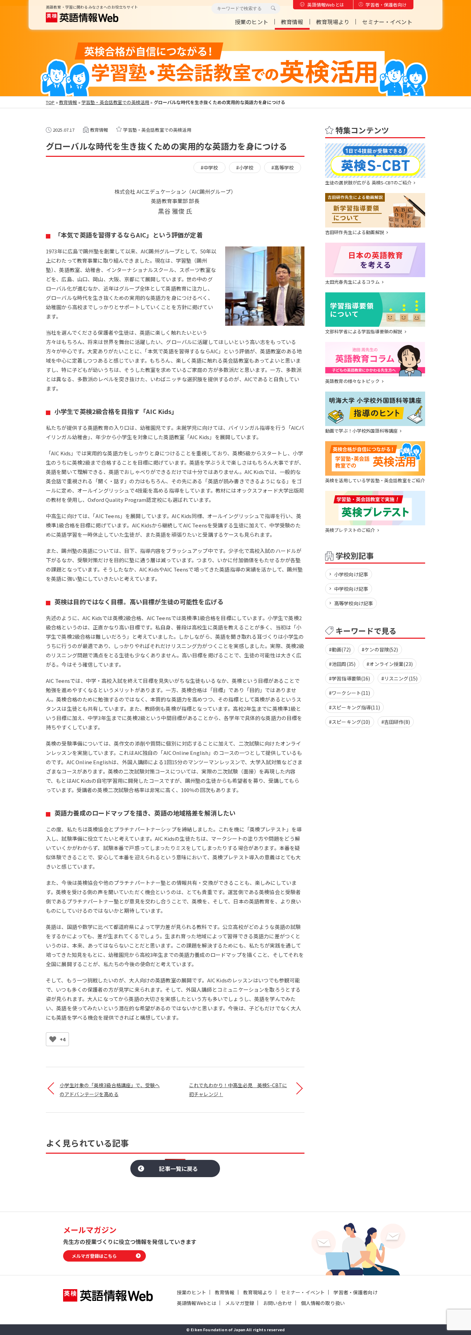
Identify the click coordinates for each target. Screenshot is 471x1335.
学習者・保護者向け (385, 4)
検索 (273, 8)
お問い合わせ (277, 1303)
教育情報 (292, 21)
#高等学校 (282, 167)
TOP (50, 102)
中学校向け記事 (351, 588)
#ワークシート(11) (349, 692)
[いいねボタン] (53, 1039)
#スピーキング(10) (349, 721)
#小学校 (245, 167)
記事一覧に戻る (178, 1168)
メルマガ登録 (239, 1303)
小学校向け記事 (351, 574)
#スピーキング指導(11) (354, 707)
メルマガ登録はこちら (94, 1256)
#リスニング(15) (399, 678)
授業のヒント (251, 21)
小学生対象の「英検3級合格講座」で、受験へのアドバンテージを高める (110, 1089)
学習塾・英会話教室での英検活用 (115, 102)
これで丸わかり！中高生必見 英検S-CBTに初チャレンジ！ (238, 1089)
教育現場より (333, 21)
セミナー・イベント (387, 21)
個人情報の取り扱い (323, 1303)
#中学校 (209, 167)
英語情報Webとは (325, 4)
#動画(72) (340, 649)
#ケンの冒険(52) (380, 649)
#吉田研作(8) (395, 721)
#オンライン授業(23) (390, 663)
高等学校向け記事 (353, 603)
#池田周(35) (342, 663)
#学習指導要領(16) (349, 678)
